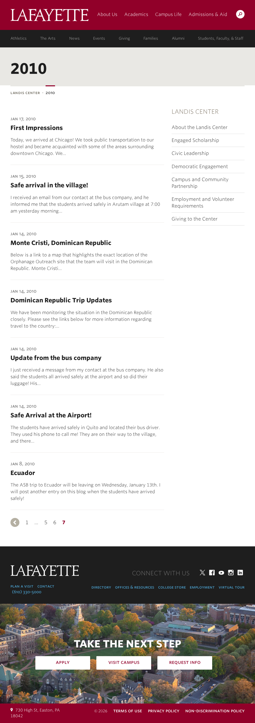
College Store (172, 587)
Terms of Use (127, 710)
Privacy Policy (163, 710)
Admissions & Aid (208, 14)
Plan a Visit (21, 586)
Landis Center (25, 92)
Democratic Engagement (200, 166)
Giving (124, 38)
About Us (107, 14)
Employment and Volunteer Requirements (203, 202)
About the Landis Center (199, 127)
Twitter (202, 572)
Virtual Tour (232, 587)
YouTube (221, 572)
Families (150, 38)
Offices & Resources (134, 587)
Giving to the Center (194, 219)
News (74, 38)
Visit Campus (123, 662)
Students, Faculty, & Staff (220, 38)
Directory (101, 587)
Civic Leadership (190, 153)
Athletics (18, 38)
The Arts (48, 38)
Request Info (185, 662)
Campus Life (168, 14)
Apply (63, 662)
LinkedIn (240, 572)
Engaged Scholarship (195, 140)
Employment (202, 587)
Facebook (212, 572)
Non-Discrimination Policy (215, 710)
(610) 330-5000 (26, 592)
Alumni (178, 38)
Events (99, 38)
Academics (136, 14)
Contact (45, 586)
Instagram (231, 572)
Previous (14, 522)
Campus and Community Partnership (200, 183)
